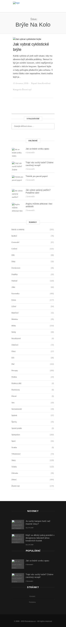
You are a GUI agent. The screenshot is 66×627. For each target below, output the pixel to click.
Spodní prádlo (17, 428)
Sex (13, 402)
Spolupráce (16, 435)
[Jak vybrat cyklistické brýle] (27, 39)
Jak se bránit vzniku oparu (37, 149)
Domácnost (16, 268)
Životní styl (26, 89)
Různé (14, 396)
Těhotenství (16, 454)
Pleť (13, 364)
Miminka (15, 319)
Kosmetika (15, 293)
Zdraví (14, 479)
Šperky (14, 422)
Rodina (14, 377)
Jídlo (13, 287)
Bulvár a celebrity (18, 229)
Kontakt (32, 596)
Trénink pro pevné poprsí (37, 176)
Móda (14, 326)
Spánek (14, 415)
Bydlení (14, 236)
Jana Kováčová (43, 83)
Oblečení (15, 345)
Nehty (14, 332)
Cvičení (14, 249)
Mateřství (15, 313)
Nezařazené (16, 338)
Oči (13, 358)
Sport (14, 441)
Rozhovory (16, 390)
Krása (14, 300)
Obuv (14, 351)
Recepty (15, 370)
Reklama (32, 602)
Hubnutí (14, 281)
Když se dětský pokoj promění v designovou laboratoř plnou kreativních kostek (40, 538)
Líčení (14, 306)
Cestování (15, 242)
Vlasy (14, 460)
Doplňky (15, 274)
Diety (13, 261)
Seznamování (17, 409)
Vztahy (14, 467)
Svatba (14, 447)
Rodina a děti (16, 383)
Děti (13, 255)
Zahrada (15, 473)
